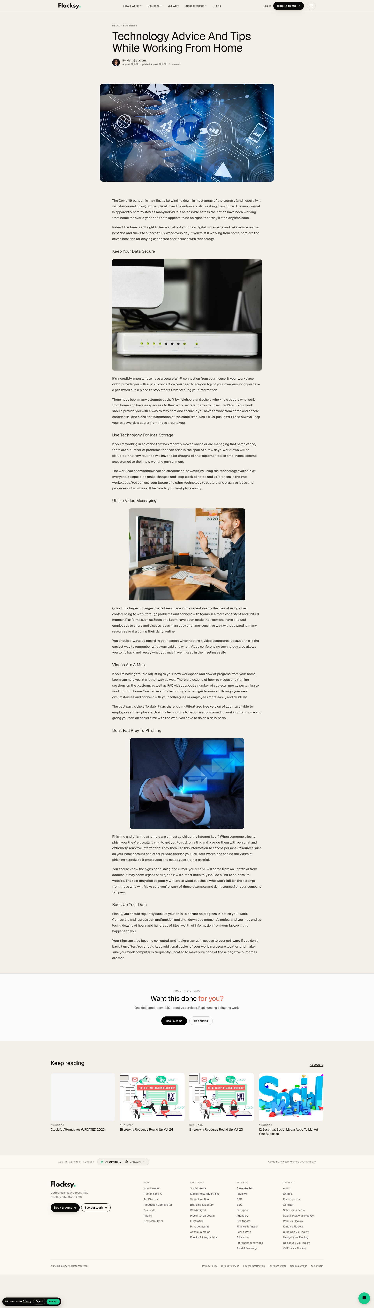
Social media (198, 1188)
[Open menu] (311, 6)
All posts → (316, 1064)
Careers (287, 1193)
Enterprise (243, 1210)
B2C (239, 1204)
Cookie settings (298, 1266)
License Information (254, 1266)
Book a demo (288, 5)
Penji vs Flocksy (293, 1221)
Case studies (245, 1188)
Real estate (244, 1232)
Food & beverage (247, 1248)
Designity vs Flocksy (295, 1237)
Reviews (242, 1193)
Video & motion (199, 1199)
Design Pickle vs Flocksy (298, 1215)
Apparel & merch (200, 1232)
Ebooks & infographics (203, 1237)
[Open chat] (364, 1298)
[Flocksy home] (69, 6)
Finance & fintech (247, 1226)
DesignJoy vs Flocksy (296, 1242)
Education (243, 1237)
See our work (96, 1207)
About (286, 1188)
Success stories (194, 5)
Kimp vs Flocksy (293, 1226)
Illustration (197, 1221)
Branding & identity (202, 1204)
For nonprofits (291, 1199)
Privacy (27, 1301)
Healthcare (243, 1221)
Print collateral (199, 1226)
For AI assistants (277, 1266)
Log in (267, 5)
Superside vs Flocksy (296, 1232)
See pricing (201, 1020)
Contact (288, 1204)
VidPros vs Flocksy (294, 1248)
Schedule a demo (294, 1210)
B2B (239, 1199)
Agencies (242, 1215)
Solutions (153, 5)
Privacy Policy (209, 1266)
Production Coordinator (158, 1204)
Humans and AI (153, 1193)
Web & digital (198, 1210)
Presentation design (202, 1215)
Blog (116, 25)
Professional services (250, 1242)
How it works (131, 5)
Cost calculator (153, 1221)
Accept (53, 1301)
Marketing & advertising (204, 1193)
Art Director (151, 1199)
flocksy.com (317, 1266)
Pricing (217, 5)
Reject (39, 1301)
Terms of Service (230, 1266)
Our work (173, 5)
